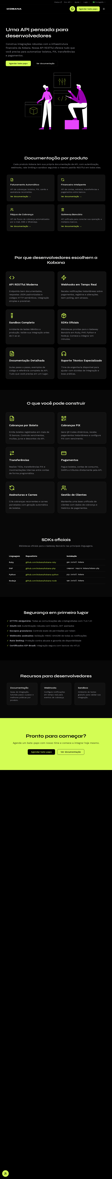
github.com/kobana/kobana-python (42, 574)
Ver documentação (45, 63)
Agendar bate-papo (88, 9)
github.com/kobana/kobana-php (41, 568)
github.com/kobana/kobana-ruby (41, 562)
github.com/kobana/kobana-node (41, 581)
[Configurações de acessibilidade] (5, 1173)
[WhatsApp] (72, 9)
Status (57, 2)
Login (86, 2)
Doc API (67, 2)
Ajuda (77, 2)
